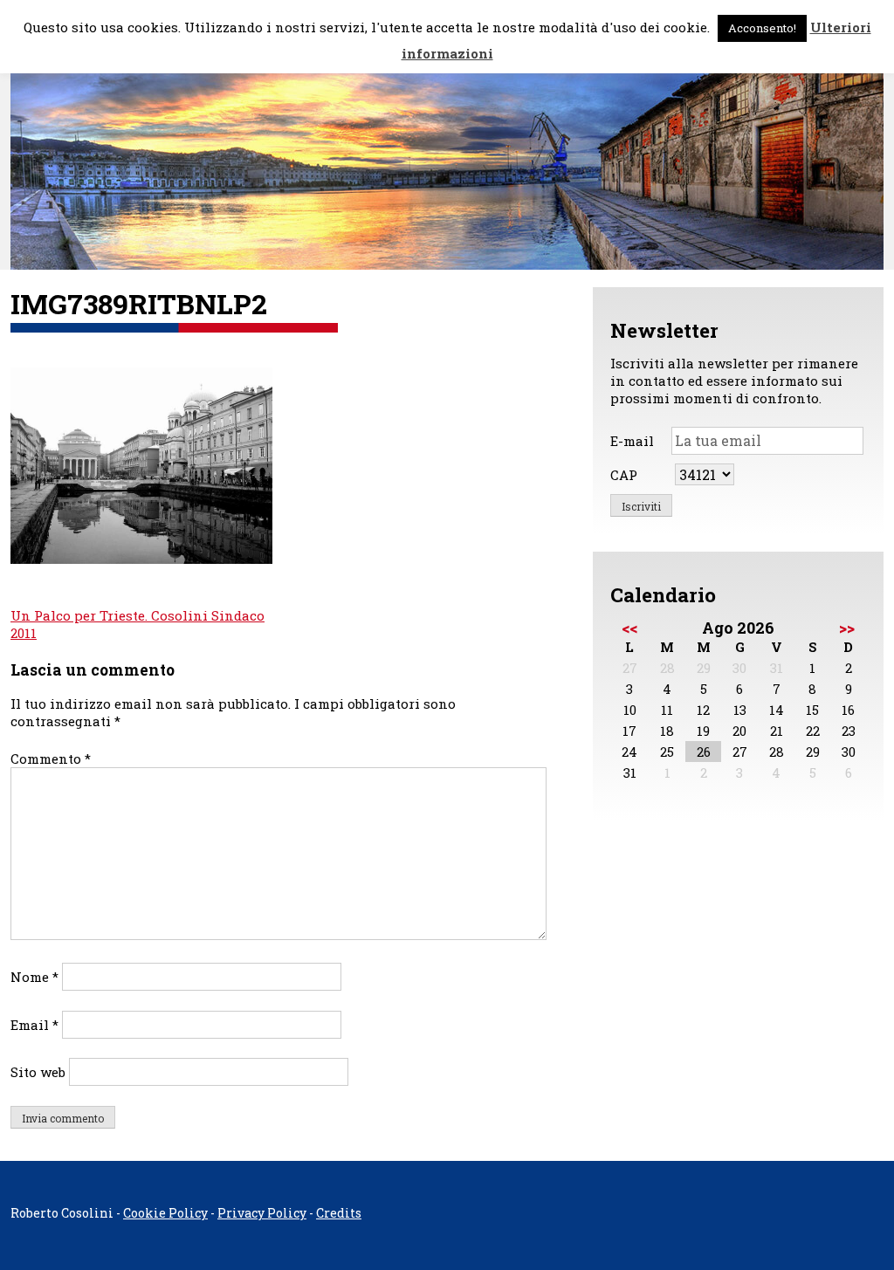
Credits (338, 1213)
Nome (34, 976)
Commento (50, 758)
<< (629, 627)
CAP (623, 475)
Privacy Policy (261, 1213)
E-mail (632, 441)
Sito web (37, 1072)
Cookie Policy (165, 1213)
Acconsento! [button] (762, 28)
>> (847, 627)
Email (34, 1024)
